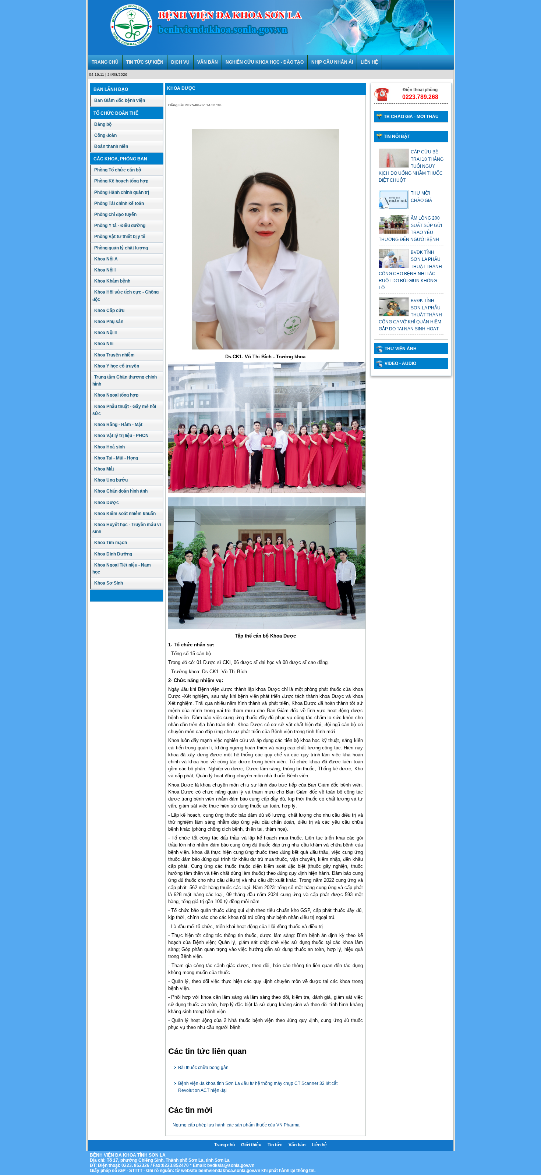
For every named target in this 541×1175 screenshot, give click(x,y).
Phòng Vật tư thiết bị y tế (119, 236)
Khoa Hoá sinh (109, 447)
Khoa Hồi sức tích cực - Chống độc (125, 296)
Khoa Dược (106, 502)
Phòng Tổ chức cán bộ (117, 170)
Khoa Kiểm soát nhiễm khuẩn (125, 513)
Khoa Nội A (106, 259)
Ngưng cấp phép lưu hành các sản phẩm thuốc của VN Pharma (236, 1125)
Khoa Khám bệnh (112, 281)
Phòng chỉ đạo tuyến (115, 214)
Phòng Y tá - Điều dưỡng (119, 225)
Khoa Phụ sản (108, 321)
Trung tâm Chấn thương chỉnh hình (124, 380)
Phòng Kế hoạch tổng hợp (121, 181)
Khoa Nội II (105, 332)
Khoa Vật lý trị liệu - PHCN (121, 435)
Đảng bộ (103, 124)
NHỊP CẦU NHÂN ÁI (332, 62)
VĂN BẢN (207, 62)
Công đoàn (105, 135)
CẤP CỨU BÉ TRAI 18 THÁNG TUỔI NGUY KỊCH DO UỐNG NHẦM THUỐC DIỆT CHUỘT (411, 166)
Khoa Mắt (104, 469)
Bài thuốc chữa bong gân (203, 1067)
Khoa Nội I (105, 270)
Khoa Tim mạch (110, 542)
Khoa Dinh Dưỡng (113, 554)
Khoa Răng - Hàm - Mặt (118, 424)
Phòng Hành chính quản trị (121, 192)
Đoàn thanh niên (111, 146)
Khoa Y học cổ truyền (116, 366)
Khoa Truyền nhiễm (114, 355)
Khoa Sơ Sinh (108, 583)
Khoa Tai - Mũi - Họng (116, 458)
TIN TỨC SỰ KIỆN (144, 62)
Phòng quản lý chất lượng (121, 248)
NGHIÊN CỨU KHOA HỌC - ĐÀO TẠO (265, 62)
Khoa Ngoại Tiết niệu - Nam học (121, 568)
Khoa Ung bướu (111, 480)
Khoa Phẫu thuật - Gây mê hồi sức (124, 410)
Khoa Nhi (103, 343)
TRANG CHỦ (105, 62)
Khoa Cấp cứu (109, 310)
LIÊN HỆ (369, 62)
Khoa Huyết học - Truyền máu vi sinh (126, 528)
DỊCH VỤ (180, 62)
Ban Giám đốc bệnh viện (119, 100)
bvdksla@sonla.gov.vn (230, 1165)
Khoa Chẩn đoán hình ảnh (121, 491)
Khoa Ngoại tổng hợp (116, 395)
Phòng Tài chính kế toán (119, 203)
